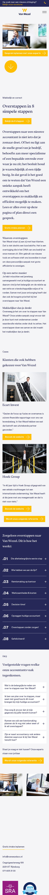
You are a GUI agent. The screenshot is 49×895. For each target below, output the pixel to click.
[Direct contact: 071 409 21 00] (45, 2)
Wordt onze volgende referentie (22, 519)
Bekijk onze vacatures (12, 4)
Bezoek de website (14, 437)
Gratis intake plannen (15, 228)
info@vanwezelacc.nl (12, 857)
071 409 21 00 (9, 871)
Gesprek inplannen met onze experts (23, 53)
